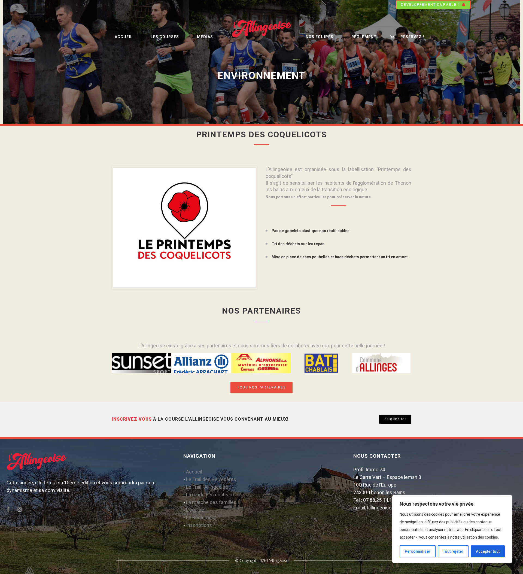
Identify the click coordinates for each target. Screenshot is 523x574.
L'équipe (195, 510)
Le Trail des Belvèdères (211, 479)
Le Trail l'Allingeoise (207, 487)
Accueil (194, 472)
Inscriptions (199, 525)
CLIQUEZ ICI (395, 419)
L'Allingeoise (277, 560)
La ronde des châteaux (210, 494)
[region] (452, 529)
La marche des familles (211, 502)
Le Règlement (201, 517)
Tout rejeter (453, 551)
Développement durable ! (430, 4)
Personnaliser (417, 551)
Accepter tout (488, 551)
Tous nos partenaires (261, 387)
